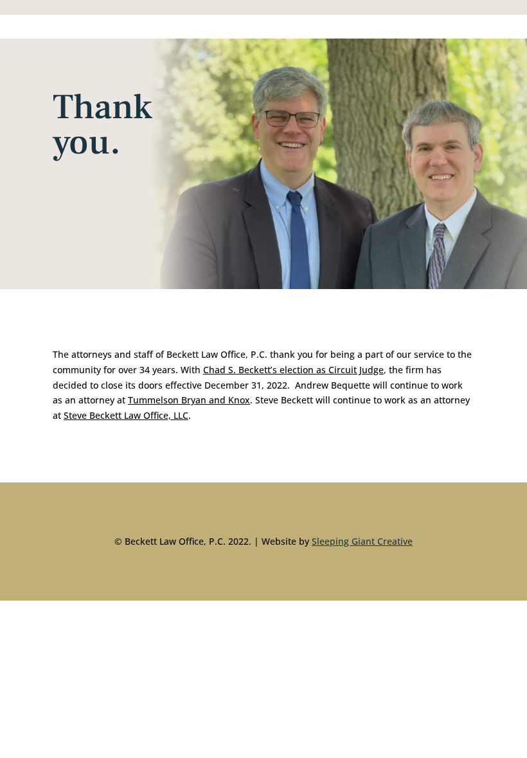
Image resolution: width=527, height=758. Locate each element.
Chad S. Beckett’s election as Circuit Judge (293, 370)
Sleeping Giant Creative (362, 541)
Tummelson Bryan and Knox (189, 400)
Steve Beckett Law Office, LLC (126, 415)
